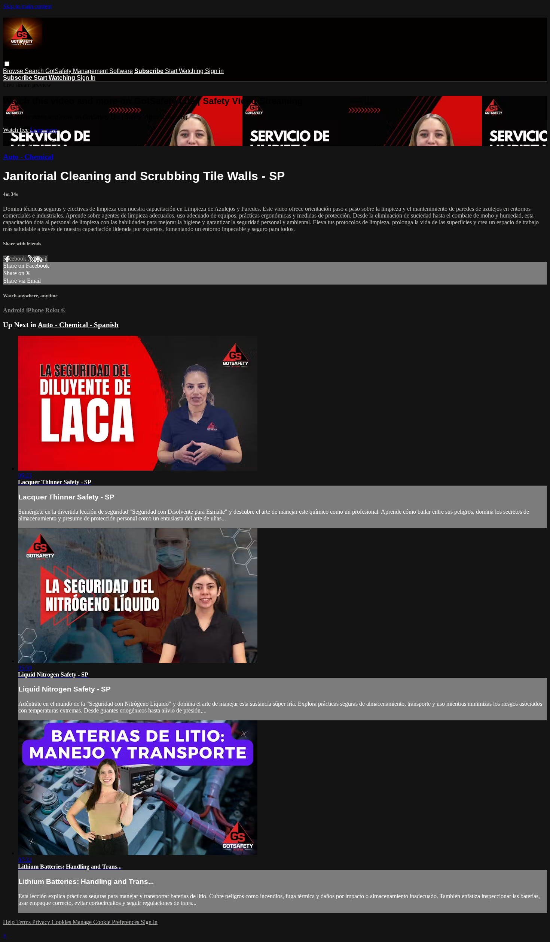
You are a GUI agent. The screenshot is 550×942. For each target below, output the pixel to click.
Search (35, 71)
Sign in (214, 71)
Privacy (42, 922)
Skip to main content (27, 6)
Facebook (15, 258)
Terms (24, 922)
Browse (14, 71)
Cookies (62, 922)
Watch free (16, 130)
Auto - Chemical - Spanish (78, 325)
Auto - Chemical (28, 157)
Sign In (86, 78)
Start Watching (185, 71)
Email (41, 258)
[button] (6, 63)
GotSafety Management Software (89, 71)
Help (9, 922)
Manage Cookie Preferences (107, 922)
